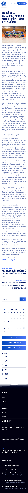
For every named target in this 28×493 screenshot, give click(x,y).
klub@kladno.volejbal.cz (9, 260)
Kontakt (4, 416)
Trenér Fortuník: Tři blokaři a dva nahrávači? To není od (14, 451)
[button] (11, 3)
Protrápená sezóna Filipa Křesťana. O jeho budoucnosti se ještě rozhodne (14, 285)
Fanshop (4, 408)
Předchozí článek (7, 268)
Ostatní (4, 401)
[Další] (23, 309)
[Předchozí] (4, 309)
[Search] (23, 299)
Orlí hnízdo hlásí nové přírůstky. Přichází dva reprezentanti (14, 274)
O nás (3, 405)
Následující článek (21, 280)
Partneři (4, 412)
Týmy (3, 397)
